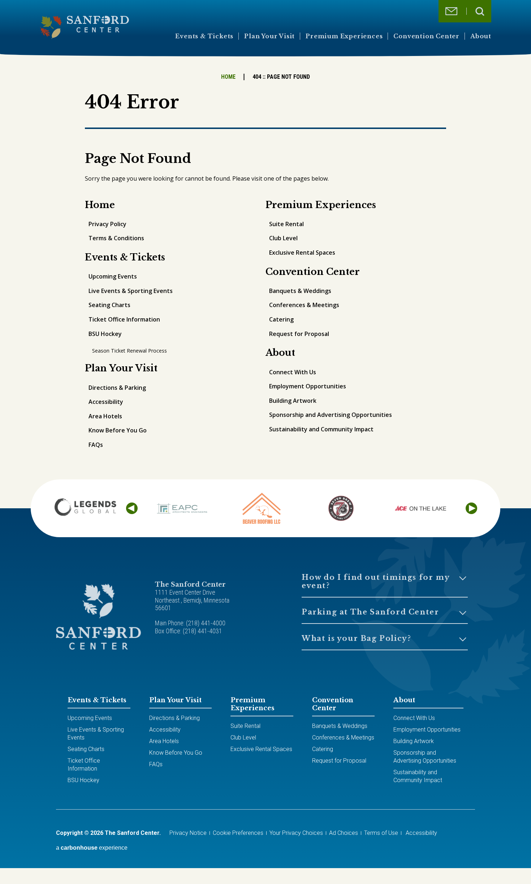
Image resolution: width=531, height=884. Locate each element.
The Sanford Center (84, 27)
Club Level (283, 238)
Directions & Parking (117, 388)
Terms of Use (381, 832)
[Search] (479, 11)
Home (228, 76)
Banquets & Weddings (300, 291)
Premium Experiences (344, 36)
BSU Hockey (105, 334)
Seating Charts (109, 305)
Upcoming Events (112, 276)
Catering (281, 319)
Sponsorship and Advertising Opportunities (330, 415)
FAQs (95, 445)
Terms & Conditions (116, 238)
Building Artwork (292, 401)
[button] (132, 508)
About (480, 36)
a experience (92, 848)
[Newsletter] (451, 11)
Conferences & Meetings (304, 305)
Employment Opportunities (307, 386)
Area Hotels (105, 416)
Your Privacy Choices (296, 832)
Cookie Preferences (238, 832)
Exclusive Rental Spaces (302, 252)
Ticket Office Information (124, 319)
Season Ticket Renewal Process (129, 350)
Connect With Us (292, 372)
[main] (265, 281)
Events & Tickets (204, 36)
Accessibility (105, 402)
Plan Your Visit (269, 36)
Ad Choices (343, 832)
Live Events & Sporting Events (130, 291)
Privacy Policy (107, 224)
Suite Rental (286, 224)
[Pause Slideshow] (473, 488)
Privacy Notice (188, 832)
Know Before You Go (117, 430)
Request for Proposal (299, 334)
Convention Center (426, 36)
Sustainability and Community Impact (321, 429)
